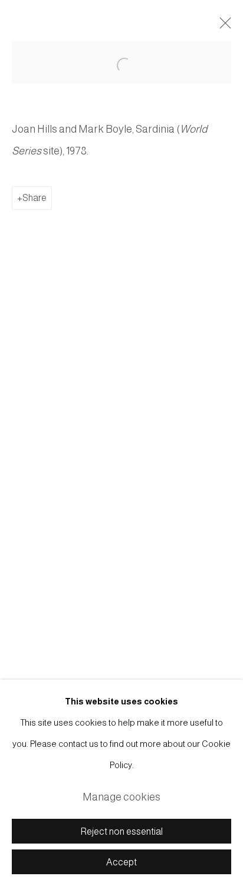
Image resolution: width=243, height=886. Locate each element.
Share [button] (34, 198)
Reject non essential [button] (122, 831)
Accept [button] (121, 862)
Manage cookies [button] (121, 797)
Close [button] (222, 26)
